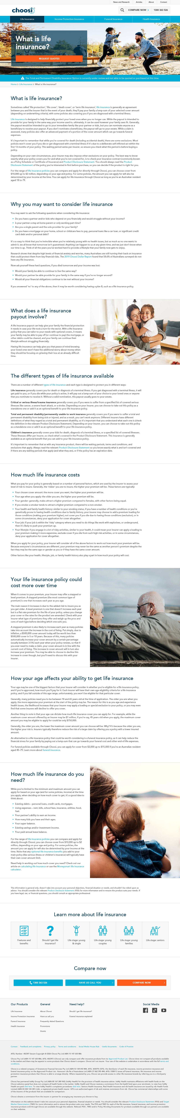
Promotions (45, 1026)
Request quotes (49, 58)
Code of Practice (126, 1046)
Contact (163, 2)
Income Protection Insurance (69, 19)
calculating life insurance (33, 866)
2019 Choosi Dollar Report (78, 256)
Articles (139, 2)
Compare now (137, 10)
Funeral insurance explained (80, 1016)
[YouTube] (165, 1011)
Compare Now (142, 982)
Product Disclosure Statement (79, 162)
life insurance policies (39, 170)
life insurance (103, 107)
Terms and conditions (67, 1046)
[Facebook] (147, 1011)
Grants (43, 1031)
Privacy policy (50, 1046)
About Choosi (46, 1011)
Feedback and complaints (30, 1046)
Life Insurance (27, 19)
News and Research (121, 2)
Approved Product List (118, 1059)
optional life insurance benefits (47, 851)
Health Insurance (151, 19)
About (151, 2)
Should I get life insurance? (80, 1011)
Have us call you (90, 982)
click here (28, 1086)
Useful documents (109, 1046)
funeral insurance (51, 750)
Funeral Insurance (113, 19)
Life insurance (18, 119)
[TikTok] (156, 1011)
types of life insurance (54, 384)
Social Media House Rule (89, 1046)
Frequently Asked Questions (52, 1021)
